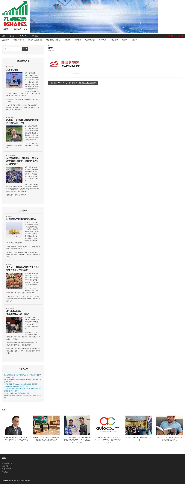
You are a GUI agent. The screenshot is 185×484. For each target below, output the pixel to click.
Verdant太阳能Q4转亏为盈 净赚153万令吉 (17, 393)
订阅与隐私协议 (7, 463)
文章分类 (11, 36)
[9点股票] (15, 13)
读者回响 (125, 40)
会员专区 (23, 36)
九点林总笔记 (12, 69)
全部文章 (134, 40)
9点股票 (15, 481)
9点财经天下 (5, 40)
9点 (9, 155)
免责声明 (5, 466)
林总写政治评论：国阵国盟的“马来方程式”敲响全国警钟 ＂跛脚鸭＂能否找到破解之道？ (22, 161)
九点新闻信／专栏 (90, 40)
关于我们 (34, 36)
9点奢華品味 (103, 40)
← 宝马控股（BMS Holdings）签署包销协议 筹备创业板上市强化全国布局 (73, 83)
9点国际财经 (77, 40)
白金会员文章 (114, 40)
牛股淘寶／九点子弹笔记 (35, 40)
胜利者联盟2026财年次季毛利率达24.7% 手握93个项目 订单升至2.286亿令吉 (15, 439)
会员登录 (170, 36)
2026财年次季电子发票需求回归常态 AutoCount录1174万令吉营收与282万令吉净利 (108, 439)
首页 (3, 36)
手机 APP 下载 (6, 469)
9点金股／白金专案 (18, 40)
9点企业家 (67, 40)
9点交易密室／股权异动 (53, 40)
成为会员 (180, 36)
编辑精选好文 (11, 66)
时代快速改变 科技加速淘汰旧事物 (21, 219)
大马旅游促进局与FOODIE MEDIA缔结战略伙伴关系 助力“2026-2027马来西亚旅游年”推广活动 (77, 439)
